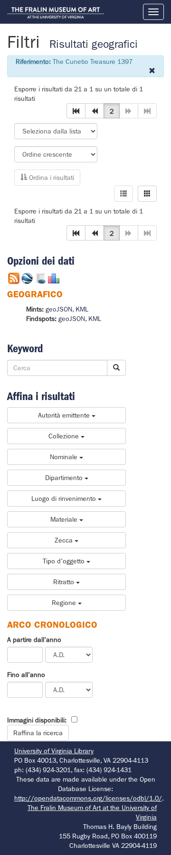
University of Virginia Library (54, 751)
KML (82, 309)
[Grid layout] (147, 194)
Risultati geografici (93, 44)
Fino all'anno (26, 674)
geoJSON (59, 309)
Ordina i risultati (50, 177)
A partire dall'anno (34, 639)
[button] (76, 110)
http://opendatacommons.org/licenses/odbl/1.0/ (88, 798)
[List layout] (123, 194)
